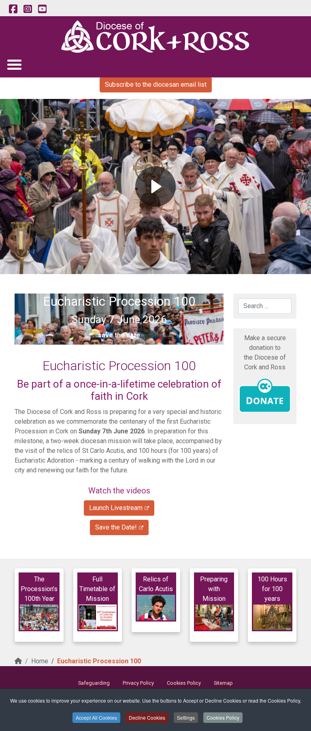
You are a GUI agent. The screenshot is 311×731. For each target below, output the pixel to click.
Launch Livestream (116, 508)
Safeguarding (94, 683)
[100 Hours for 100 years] (272, 617)
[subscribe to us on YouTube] (42, 9)
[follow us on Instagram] (27, 9)
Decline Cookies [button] (147, 717)
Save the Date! (116, 527)
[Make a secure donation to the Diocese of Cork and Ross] (265, 396)
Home (39, 661)
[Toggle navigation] (14, 64)
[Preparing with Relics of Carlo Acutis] (156, 607)
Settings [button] (186, 717)
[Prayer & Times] (98, 617)
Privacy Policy (138, 683)
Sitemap (223, 683)
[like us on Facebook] (13, 9)
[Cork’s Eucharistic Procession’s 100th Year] (39, 617)
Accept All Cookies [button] (96, 717)
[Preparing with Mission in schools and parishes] (214, 617)
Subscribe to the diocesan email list (156, 84)
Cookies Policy (223, 717)
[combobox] (265, 306)
